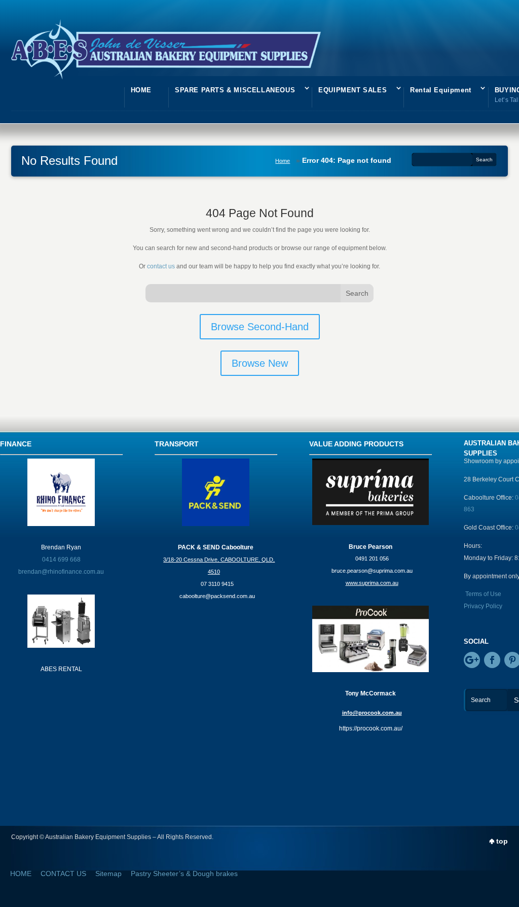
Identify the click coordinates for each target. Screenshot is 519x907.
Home (282, 161)
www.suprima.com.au (372, 583)
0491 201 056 (372, 558)
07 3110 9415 (217, 584)
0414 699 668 (61, 559)
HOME (141, 90)
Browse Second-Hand (260, 326)
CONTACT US (63, 873)
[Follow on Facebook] (492, 660)
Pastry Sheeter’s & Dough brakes (184, 873)
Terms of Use (483, 594)
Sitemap (108, 873)
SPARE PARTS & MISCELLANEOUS (235, 90)
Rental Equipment (440, 90)
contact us (161, 266)
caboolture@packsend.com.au (217, 596)
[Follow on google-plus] (472, 660)
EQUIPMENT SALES (352, 90)
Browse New (260, 363)
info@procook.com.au (372, 713)
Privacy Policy (483, 606)
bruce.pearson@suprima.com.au (372, 571)
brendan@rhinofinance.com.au (61, 571)
